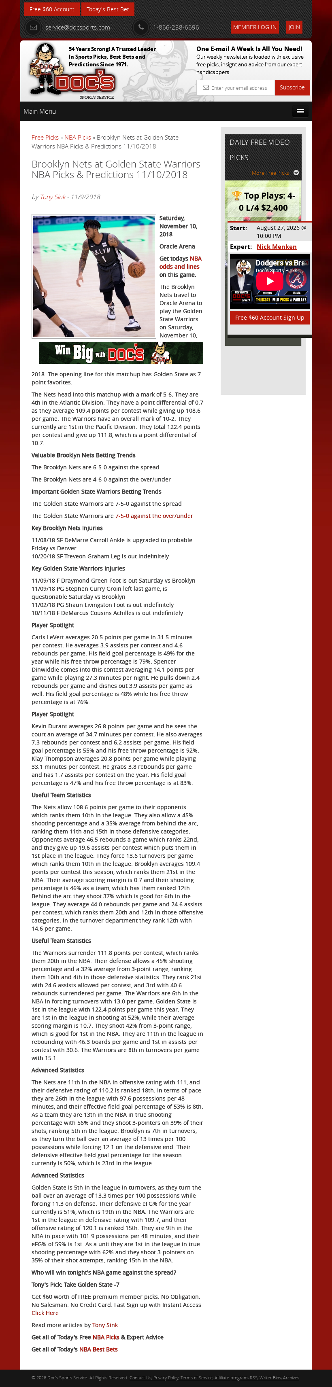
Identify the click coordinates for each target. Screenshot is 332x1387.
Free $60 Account (52, 9)
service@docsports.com (77, 27)
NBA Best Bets (98, 1349)
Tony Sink (52, 197)
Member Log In (255, 27)
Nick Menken (277, 246)
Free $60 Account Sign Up (269, 317)
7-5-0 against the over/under (154, 516)
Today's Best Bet (108, 9)
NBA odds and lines (181, 262)
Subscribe (292, 87)
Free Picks (45, 137)
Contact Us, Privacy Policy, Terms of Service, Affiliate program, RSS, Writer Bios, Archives (214, 1377)
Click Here (45, 1313)
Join (294, 27)
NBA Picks (77, 137)
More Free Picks (270, 172)
